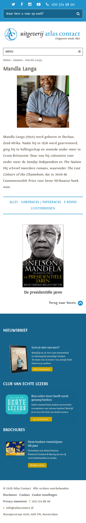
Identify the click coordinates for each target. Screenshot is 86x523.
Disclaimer (10, 495)
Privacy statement (15, 501)
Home (6, 60)
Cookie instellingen (44, 495)
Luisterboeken (43, 208)
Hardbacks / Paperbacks (41, 202)
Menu (9, 51)
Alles (13, 202)
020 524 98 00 (62, 4)
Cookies (24, 495)
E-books (70, 202)
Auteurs (18, 60)
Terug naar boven (62, 303)
